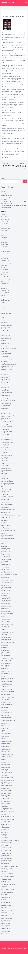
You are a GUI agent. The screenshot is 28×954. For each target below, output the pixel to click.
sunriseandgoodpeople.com (7, 681)
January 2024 (4, 253)
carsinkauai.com (4, 886)
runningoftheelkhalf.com (6, 782)
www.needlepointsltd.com (7, 808)
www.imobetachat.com (6, 761)
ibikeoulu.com (4, 629)
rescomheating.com (5, 923)
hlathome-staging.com (6, 501)
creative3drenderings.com (7, 754)
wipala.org (3, 543)
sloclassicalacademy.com (6, 582)
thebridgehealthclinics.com (7, 748)
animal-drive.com (5, 736)
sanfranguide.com (5, 567)
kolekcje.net (4, 522)
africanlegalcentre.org (6, 608)
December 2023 (4, 256)
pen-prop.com (4, 775)
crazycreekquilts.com (6, 593)
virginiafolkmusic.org (5, 517)
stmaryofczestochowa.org (7, 632)
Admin (14, 12)
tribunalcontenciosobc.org (7, 580)
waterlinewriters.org (5, 749)
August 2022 (4, 292)
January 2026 (4, 219)
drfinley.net (3, 904)
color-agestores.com (6, 541)
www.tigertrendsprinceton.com (8, 777)
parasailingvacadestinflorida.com (8, 889)
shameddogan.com (5, 751)
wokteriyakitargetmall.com (7, 502)
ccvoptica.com (4, 822)
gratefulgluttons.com (6, 553)
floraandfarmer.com (5, 428)
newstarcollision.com (6, 493)
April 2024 (3, 246)
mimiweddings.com (5, 925)
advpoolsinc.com (5, 715)
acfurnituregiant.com (6, 337)
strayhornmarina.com (6, 587)
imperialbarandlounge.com (7, 445)
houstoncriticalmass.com (6, 572)
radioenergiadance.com (6, 389)
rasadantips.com (4, 341)
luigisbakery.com (4, 826)
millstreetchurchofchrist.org (7, 887)
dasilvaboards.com (5, 584)
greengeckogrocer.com (6, 499)
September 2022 (5, 290)
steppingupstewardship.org (7, 821)
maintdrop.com (4, 380)
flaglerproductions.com (6, 588)
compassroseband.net (6, 733)
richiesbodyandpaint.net (6, 325)
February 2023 (4, 279)
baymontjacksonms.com (6, 673)
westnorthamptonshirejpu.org (8, 400)
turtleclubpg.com (5, 699)
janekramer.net (4, 645)
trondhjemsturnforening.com (7, 868)
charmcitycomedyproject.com (7, 624)
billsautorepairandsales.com (7, 873)
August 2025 (4, 230)
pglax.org (3, 676)
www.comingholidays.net (6, 566)
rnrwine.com (4, 907)
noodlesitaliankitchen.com (7, 366)
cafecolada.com (4, 561)
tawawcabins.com (5, 457)
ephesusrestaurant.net (6, 853)
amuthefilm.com (5, 601)
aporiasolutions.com (5, 743)
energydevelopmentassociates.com (9, 426)
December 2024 (4, 235)
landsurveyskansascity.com (7, 796)
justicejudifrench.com (6, 634)
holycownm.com (4, 696)
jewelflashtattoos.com (6, 371)
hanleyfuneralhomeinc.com (7, 481)
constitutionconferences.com (7, 727)
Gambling (9, 157)
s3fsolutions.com (5, 429)
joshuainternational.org (6, 772)
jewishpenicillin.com (5, 512)
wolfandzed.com (5, 829)
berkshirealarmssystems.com (7, 463)
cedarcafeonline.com (5, 335)
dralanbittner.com (5, 467)
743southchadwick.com (6, 434)
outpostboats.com (5, 548)
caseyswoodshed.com (6, 722)
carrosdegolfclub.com (6, 424)
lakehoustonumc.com (6, 766)
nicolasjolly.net (4, 605)
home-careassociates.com (7, 535)
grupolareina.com (5, 408)
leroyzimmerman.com (6, 902)
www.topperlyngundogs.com (7, 780)
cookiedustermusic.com (6, 689)
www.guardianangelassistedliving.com (9, 866)
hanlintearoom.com (5, 896)
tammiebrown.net (5, 652)
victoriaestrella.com (5, 702)
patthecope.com (4, 728)
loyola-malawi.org (5, 545)
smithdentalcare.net (5, 928)
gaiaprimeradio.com (5, 650)
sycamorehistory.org (5, 837)
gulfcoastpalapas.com (6, 746)
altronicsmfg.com (5, 345)
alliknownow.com (5, 577)
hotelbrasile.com (5, 402)
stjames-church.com (5, 619)
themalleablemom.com (6, 637)
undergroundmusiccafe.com (7, 930)
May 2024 (3, 244)
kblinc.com (3, 471)
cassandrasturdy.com (5, 556)
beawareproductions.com (6, 626)
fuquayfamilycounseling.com (7, 910)
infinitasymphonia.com (6, 606)
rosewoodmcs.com (5, 835)
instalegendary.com (5, 363)
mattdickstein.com (5, 762)
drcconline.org (4, 710)
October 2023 (4, 260)
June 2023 (3, 269)
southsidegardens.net (6, 847)
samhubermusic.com (5, 931)
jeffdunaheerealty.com (6, 783)
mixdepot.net (4, 834)
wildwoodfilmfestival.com (7, 398)
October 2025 (4, 226)
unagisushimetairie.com (6, 369)
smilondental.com (5, 491)
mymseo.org (4, 915)
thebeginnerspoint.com (6, 564)
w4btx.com (3, 486)
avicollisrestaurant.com (6, 709)
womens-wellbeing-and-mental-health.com (11, 515)
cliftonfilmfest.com (5, 444)
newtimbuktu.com (5, 343)
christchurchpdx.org (5, 597)
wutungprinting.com (5, 668)
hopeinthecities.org (5, 551)
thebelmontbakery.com (6, 354)
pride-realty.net (4, 891)
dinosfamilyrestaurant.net (7, 419)
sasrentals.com (4, 494)
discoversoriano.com (5, 562)
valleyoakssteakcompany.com (8, 720)
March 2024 (4, 249)
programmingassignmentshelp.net (8, 348)
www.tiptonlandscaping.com (7, 819)
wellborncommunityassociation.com (9, 397)
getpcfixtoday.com (5, 372)
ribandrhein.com (4, 520)
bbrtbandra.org (4, 374)
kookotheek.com (5, 390)
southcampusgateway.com (7, 393)
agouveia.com (4, 912)
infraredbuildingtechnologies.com (8, 421)
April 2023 (3, 274)
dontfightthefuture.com (6, 439)
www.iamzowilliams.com (6, 842)
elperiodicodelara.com (6, 324)
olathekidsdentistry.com (6, 480)
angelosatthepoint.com (6, 717)
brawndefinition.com (5, 590)
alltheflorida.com (5, 883)
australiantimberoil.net (6, 418)
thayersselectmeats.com (6, 741)
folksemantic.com (5, 458)
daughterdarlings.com (6, 328)
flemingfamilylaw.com (6, 905)
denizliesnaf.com (5, 725)
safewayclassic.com (5, 356)
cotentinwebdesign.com (6, 411)
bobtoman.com (4, 382)
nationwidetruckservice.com (7, 697)
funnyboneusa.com (5, 688)
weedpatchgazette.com (6, 470)
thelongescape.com (5, 655)
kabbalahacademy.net (6, 489)
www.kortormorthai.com (6, 792)
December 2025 (4, 221)
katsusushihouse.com (6, 610)
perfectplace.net (5, 528)
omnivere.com (4, 340)
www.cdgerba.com (5, 863)
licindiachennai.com (5, 327)
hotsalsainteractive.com (6, 332)
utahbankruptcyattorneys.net (7, 450)
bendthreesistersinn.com (6, 684)
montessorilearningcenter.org (7, 876)
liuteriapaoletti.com (5, 679)
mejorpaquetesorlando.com (7, 483)
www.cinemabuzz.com (6, 832)
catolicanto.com (4, 523)
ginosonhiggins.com (5, 666)
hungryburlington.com (6, 640)
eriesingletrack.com (5, 473)
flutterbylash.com (5, 894)
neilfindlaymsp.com (5, 707)
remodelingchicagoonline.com (7, 816)
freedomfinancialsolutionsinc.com (8, 787)
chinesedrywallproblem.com (7, 683)
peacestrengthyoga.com (6, 785)
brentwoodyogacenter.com (7, 818)
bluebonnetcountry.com (6, 376)
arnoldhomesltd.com (6, 441)
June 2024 (3, 242)
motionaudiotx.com (5, 920)
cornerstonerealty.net (6, 839)
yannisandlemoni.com (6, 468)
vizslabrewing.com (5, 465)
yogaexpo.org (4, 533)
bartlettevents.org (5, 405)
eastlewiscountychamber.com (8, 579)
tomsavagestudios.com (6, 514)
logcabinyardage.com (6, 757)
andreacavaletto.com (6, 536)
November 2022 (4, 286)
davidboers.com (4, 759)
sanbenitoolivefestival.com (7, 558)
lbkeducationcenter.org (6, 525)
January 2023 (4, 281)
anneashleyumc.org (5, 795)
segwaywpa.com (4, 744)
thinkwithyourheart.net (6, 449)
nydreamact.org (4, 367)
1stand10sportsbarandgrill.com (8, 484)
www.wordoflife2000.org (7, 454)
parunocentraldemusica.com (7, 865)
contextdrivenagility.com (6, 627)
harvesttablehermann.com (7, 423)
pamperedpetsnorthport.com (7, 475)
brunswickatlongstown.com (7, 642)
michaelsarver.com (5, 497)
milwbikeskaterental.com (7, 671)
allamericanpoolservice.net (7, 510)
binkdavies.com (4, 595)
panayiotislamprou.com (6, 392)
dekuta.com (3, 831)
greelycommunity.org (6, 611)
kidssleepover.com (5, 350)
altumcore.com (4, 735)
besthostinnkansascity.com (7, 926)
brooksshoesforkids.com (6, 740)
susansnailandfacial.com (6, 774)
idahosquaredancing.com (6, 455)
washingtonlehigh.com (6, 824)
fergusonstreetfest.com (6, 878)
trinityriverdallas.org (5, 527)
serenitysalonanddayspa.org (7, 333)
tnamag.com (4, 738)
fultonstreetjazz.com (6, 403)
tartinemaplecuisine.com (6, 644)
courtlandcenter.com (5, 705)
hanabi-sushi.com (5, 827)
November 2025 (4, 223)
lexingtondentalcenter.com (7, 504)
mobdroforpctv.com (5, 554)
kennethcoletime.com (6, 639)
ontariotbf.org (4, 361)
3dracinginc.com (4, 571)
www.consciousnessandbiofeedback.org (10, 840)
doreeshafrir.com (5, 623)
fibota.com (3, 861)
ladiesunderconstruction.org (7, 415)
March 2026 (4, 214)
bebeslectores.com (5, 416)
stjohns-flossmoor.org (6, 686)
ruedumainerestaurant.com (7, 613)
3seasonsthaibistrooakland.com (8, 530)
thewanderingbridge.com (6, 636)
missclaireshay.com (5, 320)
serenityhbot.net (5, 770)
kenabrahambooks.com (6, 598)
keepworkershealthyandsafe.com (8, 364)
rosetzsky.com (4, 614)
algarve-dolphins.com (6, 663)
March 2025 (4, 233)
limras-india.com (4, 322)
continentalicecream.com (7, 592)
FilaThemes (24, 948)
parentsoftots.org (5, 753)
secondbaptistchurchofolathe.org (8, 913)
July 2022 (3, 295)
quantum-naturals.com (6, 874)
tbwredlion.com (4, 871)
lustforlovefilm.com (5, 603)
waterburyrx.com (5, 714)
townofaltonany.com (6, 675)
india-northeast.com (5, 436)
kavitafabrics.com (5, 692)
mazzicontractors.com (6, 850)
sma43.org (3, 814)
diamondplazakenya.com (6, 870)
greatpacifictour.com (5, 701)
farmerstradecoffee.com (6, 756)
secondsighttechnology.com (7, 496)
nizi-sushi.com (4, 647)
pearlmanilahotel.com (6, 379)
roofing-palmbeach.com (6, 437)
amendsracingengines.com (7, 790)
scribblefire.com (4, 532)
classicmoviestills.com (6, 559)
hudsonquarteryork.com (6, 860)
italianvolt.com (4, 462)
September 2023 (5, 263)
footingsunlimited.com (6, 800)
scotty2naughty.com (5, 621)
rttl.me (2, 922)
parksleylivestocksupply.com (7, 538)
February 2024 (4, 251)
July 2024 (3, 240)
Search (2, 178)
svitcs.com (3, 730)
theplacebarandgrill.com (6, 712)
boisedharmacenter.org (6, 540)
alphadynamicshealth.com (7, 892)
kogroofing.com (4, 385)
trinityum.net (4, 848)
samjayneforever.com (6, 879)
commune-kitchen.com (6, 600)
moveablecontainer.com (6, 406)
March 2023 (4, 276)
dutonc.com (3, 653)
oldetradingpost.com (6, 413)
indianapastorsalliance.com (7, 718)
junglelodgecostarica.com (7, 658)
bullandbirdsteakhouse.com (7, 809)
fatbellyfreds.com (5, 857)
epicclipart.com (4, 377)
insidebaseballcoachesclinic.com (8, 884)
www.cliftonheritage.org (6, 813)
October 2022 (4, 288)
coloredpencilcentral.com (7, 442)
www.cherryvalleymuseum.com (8, 410)
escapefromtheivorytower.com (8, 432)
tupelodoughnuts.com (6, 478)
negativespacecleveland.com (7, 678)
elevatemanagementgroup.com (8, 900)
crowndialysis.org (5, 507)
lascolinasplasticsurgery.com (7, 811)
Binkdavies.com (7, 2)
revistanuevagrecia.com (6, 618)
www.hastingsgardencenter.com (8, 844)
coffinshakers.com (5, 631)
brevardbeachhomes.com (6, 431)
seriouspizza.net (4, 731)
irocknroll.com (4, 452)
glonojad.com (4, 616)
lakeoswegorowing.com (6, 909)
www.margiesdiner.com (6, 805)
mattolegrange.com (5, 657)
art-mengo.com (4, 649)
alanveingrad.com (5, 665)
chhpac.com (3, 917)
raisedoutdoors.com (5, 447)
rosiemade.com (4, 476)
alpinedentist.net (5, 387)
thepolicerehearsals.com (6, 575)
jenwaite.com (4, 899)
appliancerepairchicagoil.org (7, 359)
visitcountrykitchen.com (6, 662)
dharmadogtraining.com (6, 918)
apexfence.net (4, 933)
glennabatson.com (5, 585)
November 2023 (4, 258)
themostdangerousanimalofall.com (9, 574)
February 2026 (4, 217)
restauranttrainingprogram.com (8, 509)
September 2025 (5, 228)
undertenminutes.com (6, 338)
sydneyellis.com (4, 506)
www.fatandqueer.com (6, 793)
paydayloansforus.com (6, 353)
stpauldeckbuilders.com (6, 798)
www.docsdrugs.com (5, 803)
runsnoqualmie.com (5, 801)
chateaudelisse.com (5, 395)
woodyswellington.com (6, 855)
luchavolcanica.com (5, 694)
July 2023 (3, 267)
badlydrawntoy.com (5, 764)
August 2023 (4, 265)
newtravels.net (4, 351)
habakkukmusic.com (5, 767)
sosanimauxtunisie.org (6, 384)
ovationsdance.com (5, 519)
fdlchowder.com (4, 806)
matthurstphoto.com (6, 881)
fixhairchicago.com (5, 723)
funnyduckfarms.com (6, 897)
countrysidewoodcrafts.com (7, 358)
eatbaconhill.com (5, 346)
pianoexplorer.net (5, 845)
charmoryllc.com (5, 569)
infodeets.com (4, 330)
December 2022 (4, 283)
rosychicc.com (4, 546)
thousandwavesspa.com (6, 704)
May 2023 (3, 272)
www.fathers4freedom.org (7, 779)
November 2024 (4, 237)
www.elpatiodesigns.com (6, 858)
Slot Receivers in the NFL (8, 165)
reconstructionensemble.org (7, 691)
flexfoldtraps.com (5, 788)
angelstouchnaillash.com (6, 488)
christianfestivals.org (6, 660)
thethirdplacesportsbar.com (7, 852)
